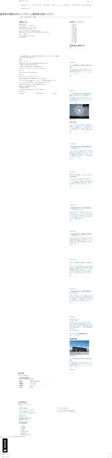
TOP (2, 437)
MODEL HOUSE (86, 5)
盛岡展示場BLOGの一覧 (74, 330)
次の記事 (55, 93)
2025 (73, 25)
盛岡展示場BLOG (27, 17)
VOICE (76, 5)
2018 (73, 34)
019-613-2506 (33, 383)
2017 (73, 36)
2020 (73, 32)
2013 (73, 41)
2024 (73, 26)
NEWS (46, 5)
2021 (73, 30)
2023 (73, 28)
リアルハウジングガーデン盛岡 (26, 379)
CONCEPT (56, 5)
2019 (73, 33)
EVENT (37, 5)
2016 (73, 37)
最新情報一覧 (72, 369)
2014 (73, 39)
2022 (73, 29)
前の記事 (21, 93)
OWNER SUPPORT (27, 434)
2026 (73, 24)
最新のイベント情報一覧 (75, 335)
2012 (73, 42)
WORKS (66, 5)
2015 (73, 38)
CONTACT (25, 433)
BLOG (25, 8)
